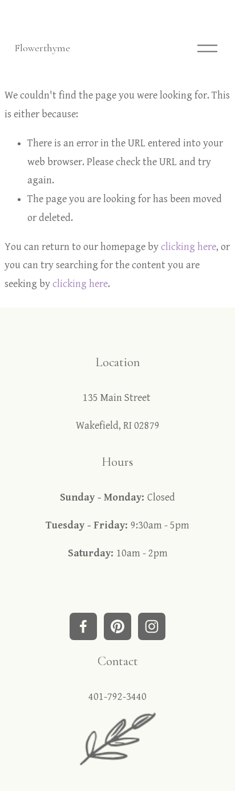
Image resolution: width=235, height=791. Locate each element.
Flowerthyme (42, 48)
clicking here (188, 247)
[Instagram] (151, 626)
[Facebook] (83, 626)
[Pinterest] (117, 626)
